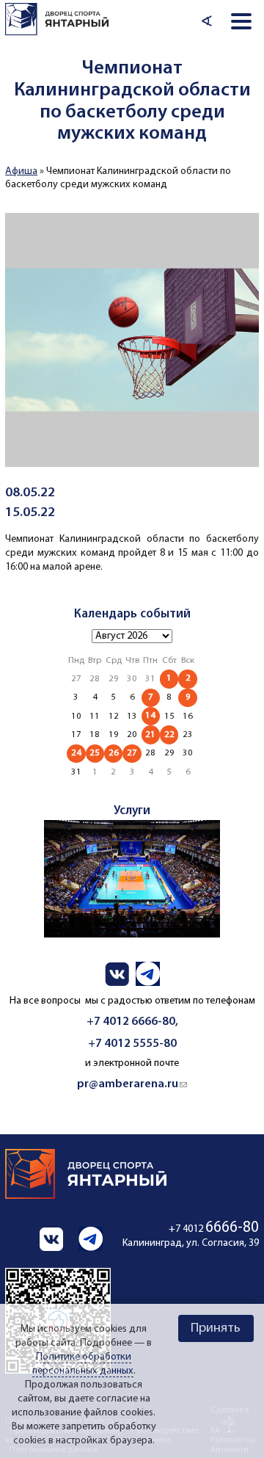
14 (150, 715)
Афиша (21, 171)
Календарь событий (132, 614)
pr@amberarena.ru (132, 1084)
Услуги (132, 811)
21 (150, 734)
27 (132, 753)
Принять (216, 1328)
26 (114, 753)
